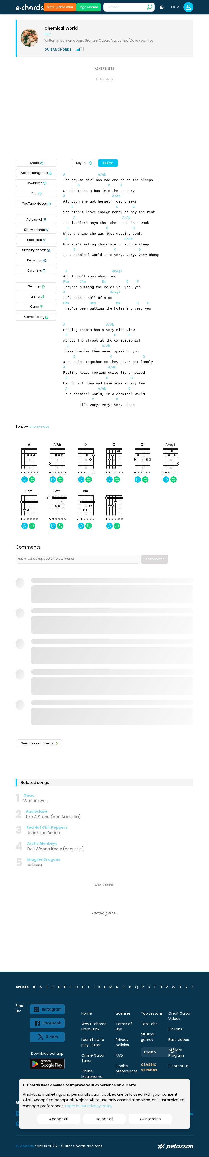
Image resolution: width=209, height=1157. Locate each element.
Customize (150, 1118)
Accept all (58, 1118)
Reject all (104, 1118)
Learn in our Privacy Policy (88, 1105)
